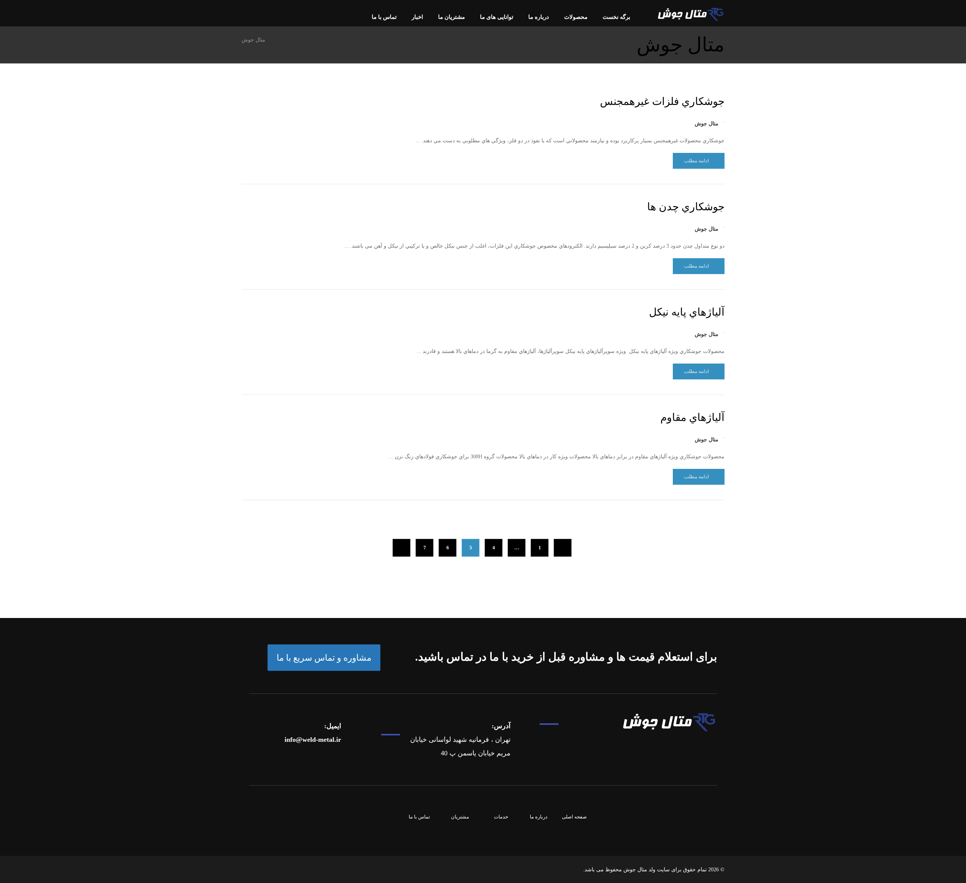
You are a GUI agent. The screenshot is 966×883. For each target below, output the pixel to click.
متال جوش (706, 124)
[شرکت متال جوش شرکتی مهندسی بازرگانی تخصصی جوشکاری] (690, 14)
